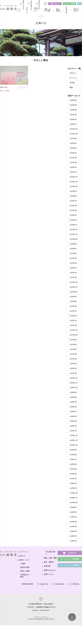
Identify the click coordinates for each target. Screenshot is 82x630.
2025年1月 (73, 172)
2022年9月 (73, 296)
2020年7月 (73, 402)
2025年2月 (73, 167)
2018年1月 (73, 541)
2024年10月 (74, 186)
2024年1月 (73, 225)
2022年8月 (73, 301)
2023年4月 (73, 263)
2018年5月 (73, 526)
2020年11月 (74, 383)
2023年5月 (73, 258)
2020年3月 (73, 421)
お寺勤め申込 (75, 584)
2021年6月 (73, 349)
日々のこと (23, 87)
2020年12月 (74, 378)
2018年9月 (73, 507)
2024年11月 (74, 181)
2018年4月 (73, 531)
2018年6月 (73, 522)
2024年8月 (73, 196)
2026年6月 (73, 105)
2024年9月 (73, 191)
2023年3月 (73, 268)
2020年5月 (73, 411)
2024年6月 (73, 205)
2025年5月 (73, 153)
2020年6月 (73, 407)
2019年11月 (74, 440)
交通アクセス (49, 574)
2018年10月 (74, 502)
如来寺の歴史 (25, 567)
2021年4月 (73, 359)
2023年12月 (74, 229)
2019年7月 (73, 459)
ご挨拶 (22, 563)
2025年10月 (74, 134)
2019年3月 (73, 478)
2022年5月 (73, 311)
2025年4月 (73, 158)
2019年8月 (73, 454)
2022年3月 (73, 320)
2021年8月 (73, 344)
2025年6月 (73, 148)
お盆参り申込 (44, 584)
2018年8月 (73, 512)
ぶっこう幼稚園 (70, 3)
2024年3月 (73, 220)
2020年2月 (73, 426)
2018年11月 (74, 498)
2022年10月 (74, 292)
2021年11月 (74, 330)
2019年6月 (73, 464)
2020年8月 (73, 397)
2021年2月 (73, 368)
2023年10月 (74, 239)
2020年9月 (73, 392)
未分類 (72, 83)
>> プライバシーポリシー (41, 617)
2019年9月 (73, 450)
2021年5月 (73, 354)
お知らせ (27, 10)
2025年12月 (74, 129)
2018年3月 (73, 536)
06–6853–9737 (45, 610)
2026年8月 (73, 100)
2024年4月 (73, 215)
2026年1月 (73, 124)
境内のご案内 (25, 571)
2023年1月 (73, 277)
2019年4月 (73, 474)
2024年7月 (73, 201)
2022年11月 (74, 287)
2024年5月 (73, 210)
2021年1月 (73, 373)
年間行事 (66, 10)
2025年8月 (73, 143)
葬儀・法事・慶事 (47, 10)
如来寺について (36, 10)
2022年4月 (73, 316)
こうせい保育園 (71, 565)
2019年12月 (74, 435)
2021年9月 (73, 340)
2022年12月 (74, 282)
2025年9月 (73, 138)
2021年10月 (74, 335)
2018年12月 (74, 493)
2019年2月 (73, 483)
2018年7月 (73, 517)
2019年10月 (74, 445)
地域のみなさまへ (76, 10)
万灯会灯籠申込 (60, 584)
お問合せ (56, 3)
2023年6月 (73, 253)
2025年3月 (73, 162)
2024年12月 (74, 177)
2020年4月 (73, 416)
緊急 (71, 87)
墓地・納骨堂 (58, 10)
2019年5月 (73, 469)
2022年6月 (73, 306)
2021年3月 (73, 363)
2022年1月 (73, 325)
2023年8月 (73, 249)
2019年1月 (73, 488)
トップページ (19, 10)
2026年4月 (73, 114)
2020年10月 (74, 387)
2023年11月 (74, 234)
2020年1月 (73, 431)
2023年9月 (73, 244)
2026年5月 (73, 110)
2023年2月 (73, 272)
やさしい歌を (5, 90)
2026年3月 (73, 119)
